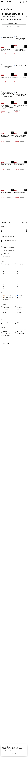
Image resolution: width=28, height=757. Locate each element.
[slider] (1, 231)
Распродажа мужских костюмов (8, 8)
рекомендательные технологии (17, 750)
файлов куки (21, 748)
